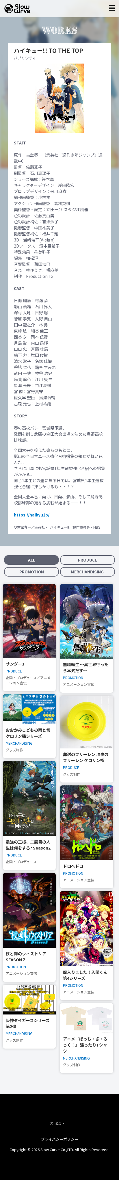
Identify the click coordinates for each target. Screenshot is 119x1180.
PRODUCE (87, 560)
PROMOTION (31, 572)
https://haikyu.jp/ (31, 515)
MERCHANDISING (87, 572)
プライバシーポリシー (59, 1139)
